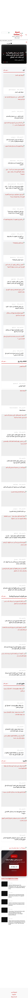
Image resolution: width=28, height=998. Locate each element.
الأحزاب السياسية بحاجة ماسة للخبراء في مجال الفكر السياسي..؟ (14, 354)
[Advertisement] (14, 15)
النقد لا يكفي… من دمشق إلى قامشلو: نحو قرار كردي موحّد (14, 117)
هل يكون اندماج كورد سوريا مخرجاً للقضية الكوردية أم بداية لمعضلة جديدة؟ (15, 213)
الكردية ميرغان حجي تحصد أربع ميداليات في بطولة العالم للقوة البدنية (15, 786)
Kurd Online (17, 33)
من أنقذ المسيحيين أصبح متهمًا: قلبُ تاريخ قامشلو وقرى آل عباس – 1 (14, 140)
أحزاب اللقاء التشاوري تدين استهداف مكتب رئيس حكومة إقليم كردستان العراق (15, 621)
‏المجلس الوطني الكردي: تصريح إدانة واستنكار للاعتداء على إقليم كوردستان (14, 648)
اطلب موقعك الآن (14, 866)
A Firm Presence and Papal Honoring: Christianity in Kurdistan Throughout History (16, 896)
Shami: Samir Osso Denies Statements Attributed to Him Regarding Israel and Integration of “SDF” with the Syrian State (16, 922)
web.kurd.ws (14, 870)
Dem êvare (22, 410)
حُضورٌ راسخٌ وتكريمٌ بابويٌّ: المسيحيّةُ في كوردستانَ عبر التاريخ (14, 330)
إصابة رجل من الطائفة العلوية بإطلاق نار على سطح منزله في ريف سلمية (14, 753)
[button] (26, 35)
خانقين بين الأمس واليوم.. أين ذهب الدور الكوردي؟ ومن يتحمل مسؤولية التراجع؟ (15, 283)
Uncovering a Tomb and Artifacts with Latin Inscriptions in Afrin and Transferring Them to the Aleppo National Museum (16, 913)
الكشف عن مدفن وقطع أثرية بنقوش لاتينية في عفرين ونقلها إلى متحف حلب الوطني (14, 589)
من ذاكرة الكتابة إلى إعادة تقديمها (17, 511)
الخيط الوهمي (22, 386)
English (14, 994)
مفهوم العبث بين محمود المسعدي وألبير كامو (14, 487)
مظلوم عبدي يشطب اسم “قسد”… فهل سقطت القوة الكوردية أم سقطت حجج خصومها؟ (14, 188)
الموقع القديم (14, 992)
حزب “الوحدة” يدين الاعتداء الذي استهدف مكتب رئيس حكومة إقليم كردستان (15, 674)
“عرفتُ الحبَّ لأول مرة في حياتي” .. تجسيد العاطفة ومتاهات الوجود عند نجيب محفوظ (15, 536)
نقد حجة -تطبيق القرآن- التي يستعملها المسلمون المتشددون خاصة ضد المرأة (15, 435)
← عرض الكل (6, 70)
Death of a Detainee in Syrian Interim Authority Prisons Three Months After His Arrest (16, 904)
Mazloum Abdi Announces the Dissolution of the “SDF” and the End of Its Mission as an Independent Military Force (16, 886)
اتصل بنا (9, 43)
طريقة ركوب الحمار (19, 92)
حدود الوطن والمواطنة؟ (17, 260)
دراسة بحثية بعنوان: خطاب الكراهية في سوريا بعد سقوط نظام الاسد (14, 730)
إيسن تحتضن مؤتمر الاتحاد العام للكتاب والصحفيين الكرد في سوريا (16, 461)
